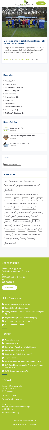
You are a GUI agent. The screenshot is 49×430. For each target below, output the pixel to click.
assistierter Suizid (16, 181)
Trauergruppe (36, 234)
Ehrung (16, 199)
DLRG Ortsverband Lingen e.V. (16, 371)
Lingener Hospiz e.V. (12, 343)
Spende (35, 225)
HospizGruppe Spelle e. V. (14, 351)
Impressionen (10, 94)
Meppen (7, 221)
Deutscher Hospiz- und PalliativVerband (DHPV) (20, 194)
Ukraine (15, 238)
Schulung (17, 225)
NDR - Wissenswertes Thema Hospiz (19, 321)
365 (6, 181)
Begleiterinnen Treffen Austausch (28, 186)
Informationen (10, 97)
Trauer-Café (24, 234)
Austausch (28, 181)
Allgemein (8, 84)
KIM (13, 217)
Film (32, 199)
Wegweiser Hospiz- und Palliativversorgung (21, 318)
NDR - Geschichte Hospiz (14, 325)
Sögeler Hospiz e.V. (12, 358)
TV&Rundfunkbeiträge (13, 113)
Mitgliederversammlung (20, 221)
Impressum (33, 424)
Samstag (8, 225)
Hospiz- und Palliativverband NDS (17, 304)
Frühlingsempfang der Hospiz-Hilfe (22, 136)
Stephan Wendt (10, 230)
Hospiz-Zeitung (10, 90)
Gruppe (33, 203)
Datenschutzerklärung (19, 424)
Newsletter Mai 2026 (17, 128)
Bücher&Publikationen (13, 87)
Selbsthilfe (26, 225)
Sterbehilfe (21, 230)
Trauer (15, 234)
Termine (7, 234)
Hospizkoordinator (24, 212)
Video (23, 238)
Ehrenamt (8, 199)
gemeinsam (23, 203)
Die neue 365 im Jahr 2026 (19, 143)
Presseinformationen (21, 59)
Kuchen (34, 217)
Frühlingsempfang (11, 203)
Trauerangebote (11, 110)
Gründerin (8, 208)
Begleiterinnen (9, 186)
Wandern (31, 238)
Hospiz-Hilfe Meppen (29, 208)
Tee (40, 230)
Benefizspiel (9, 190)
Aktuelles (7, 59)
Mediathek (9, 100)
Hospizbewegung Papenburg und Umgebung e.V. (23, 361)
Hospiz (16, 208)
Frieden (39, 199)
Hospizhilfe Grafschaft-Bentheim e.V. (18, 354)
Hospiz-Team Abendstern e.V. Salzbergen (20, 347)
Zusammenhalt (10, 243)
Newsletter (9, 103)
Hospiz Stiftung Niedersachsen (16, 308)
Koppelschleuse (23, 217)
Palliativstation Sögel (12, 340)
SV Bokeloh (32, 230)
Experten (25, 199)
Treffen (7, 238)
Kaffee (7, 217)
